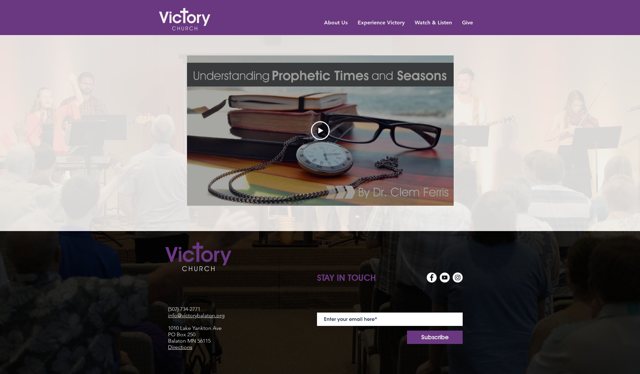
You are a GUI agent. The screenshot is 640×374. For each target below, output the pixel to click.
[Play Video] (320, 130)
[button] (336, 22)
